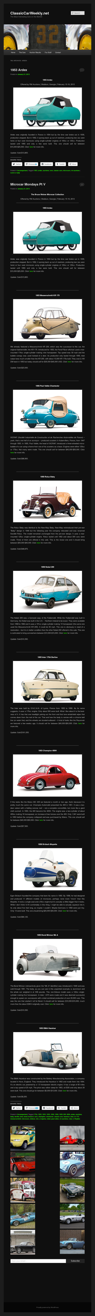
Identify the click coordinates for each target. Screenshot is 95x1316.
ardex (40, 170)
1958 (56, 1114)
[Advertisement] (47, 1283)
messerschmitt (15, 1119)
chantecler (50, 1116)
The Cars (22, 52)
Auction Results (35, 52)
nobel (49, 1119)
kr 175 (76, 1116)
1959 (61, 1114)
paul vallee (55, 1119)
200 (64, 1114)
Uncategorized (22, 170)
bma (21, 1116)
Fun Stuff (48, 52)
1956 (52, 1114)
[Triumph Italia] (22, 1242)
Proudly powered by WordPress (47, 1307)
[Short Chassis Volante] (72, 1242)
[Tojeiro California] (72, 1216)
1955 (48, 1114)
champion (41, 1116)
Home (13, 52)
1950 (40, 1114)
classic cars (58, 170)
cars (51, 170)
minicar (32, 1119)
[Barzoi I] (22, 1164)
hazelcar (67, 1116)
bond (25, 1116)
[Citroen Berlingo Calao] (22, 1138)
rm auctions (75, 170)
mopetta (43, 1119)
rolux (70, 1119)
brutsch (31, 1116)
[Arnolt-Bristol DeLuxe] (72, 1190)
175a (35, 1114)
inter (72, 1116)
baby (12, 1116)
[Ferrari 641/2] (72, 1138)
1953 (35, 170)
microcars (66, 170)
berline (17, 1116)
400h (68, 1114)
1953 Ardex (18, 69)
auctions (46, 170)
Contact (58, 52)
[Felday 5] (22, 1216)
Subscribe (75, 1261)
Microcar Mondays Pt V (27, 184)
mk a (37, 1119)
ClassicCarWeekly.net (29, 13)
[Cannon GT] (72, 1164)
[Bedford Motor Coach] (22, 1190)
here (31, 146)
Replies (76, 1119)
